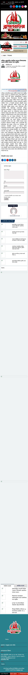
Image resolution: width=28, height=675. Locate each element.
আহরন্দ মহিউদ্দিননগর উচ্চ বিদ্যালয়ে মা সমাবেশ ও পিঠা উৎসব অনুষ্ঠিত (19, 239)
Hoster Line (19, 670)
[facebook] (11, 6)
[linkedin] (22, 6)
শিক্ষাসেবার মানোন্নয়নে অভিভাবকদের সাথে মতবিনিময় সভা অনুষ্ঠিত (19, 597)
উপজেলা (10, 55)
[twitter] (25, 6)
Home (6, 639)
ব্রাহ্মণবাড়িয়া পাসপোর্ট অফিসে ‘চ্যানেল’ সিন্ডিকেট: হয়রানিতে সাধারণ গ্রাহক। (18, 226)
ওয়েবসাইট (6, 191)
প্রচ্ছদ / (5, 55)
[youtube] (16, 6)
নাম (5, 181)
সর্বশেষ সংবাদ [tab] (7, 586)
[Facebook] (2, 160)
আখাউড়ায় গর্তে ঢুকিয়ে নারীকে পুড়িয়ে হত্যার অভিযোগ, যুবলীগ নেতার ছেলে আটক (18, 248)
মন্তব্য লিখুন (6, 170)
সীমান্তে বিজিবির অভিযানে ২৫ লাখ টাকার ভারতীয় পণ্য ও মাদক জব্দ (19, 610)
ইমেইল (5, 186)
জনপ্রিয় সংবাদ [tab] (20, 586)
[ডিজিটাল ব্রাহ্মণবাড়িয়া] (14, 20)
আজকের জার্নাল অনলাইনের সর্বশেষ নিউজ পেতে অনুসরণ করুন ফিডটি (14, 90)
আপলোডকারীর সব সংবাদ (15, 216)
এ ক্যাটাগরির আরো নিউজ (7, 221)
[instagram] (14, 6)
